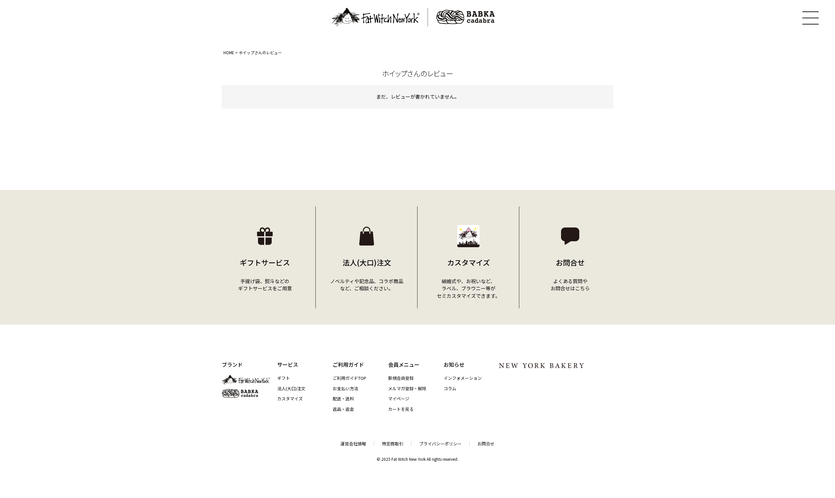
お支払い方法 (345, 388)
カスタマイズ (290, 398)
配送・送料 (343, 398)
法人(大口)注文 (291, 388)
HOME (228, 52)
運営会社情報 (353, 444)
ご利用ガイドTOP (349, 378)
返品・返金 (343, 409)
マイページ (398, 398)
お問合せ (486, 444)
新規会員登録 (401, 378)
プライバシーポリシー (440, 444)
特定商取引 (392, 444)
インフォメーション (463, 378)
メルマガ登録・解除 (407, 388)
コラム (450, 388)
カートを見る (401, 409)
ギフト (283, 378)
